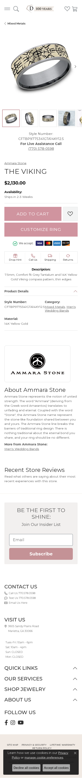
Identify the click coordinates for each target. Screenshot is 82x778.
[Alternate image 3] (48, 118)
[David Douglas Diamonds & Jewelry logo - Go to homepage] (41, 8)
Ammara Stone (15, 163)
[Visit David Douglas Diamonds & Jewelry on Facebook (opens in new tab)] (6, 723)
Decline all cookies (26, 767)
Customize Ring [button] (41, 229)
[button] (16, 8)
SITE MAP (12, 744)
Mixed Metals (16, 23)
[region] (41, 66)
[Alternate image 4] (66, 118)
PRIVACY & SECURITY (34, 744)
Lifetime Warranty (62, 744)
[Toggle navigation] (7, 8)
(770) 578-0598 (41, 149)
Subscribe (41, 553)
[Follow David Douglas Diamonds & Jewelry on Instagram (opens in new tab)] (12, 723)
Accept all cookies (56, 767)
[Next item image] (75, 66)
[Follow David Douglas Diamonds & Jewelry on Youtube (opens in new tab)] (20, 723)
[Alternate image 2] (29, 118)
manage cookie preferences (43, 757)
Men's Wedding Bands (60, 308)
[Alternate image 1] (11, 118)
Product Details (16, 291)
